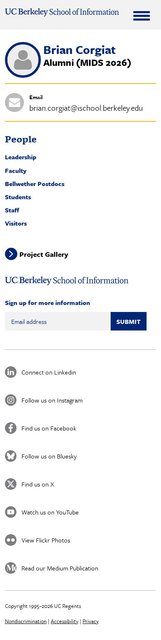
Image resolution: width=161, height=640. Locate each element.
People (21, 139)
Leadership (20, 156)
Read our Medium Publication (59, 568)
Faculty (15, 170)
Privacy (91, 621)
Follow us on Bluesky (49, 456)
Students (18, 196)
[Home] (62, 12)
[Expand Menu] (141, 15)
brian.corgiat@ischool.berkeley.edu (86, 107)
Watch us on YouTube (50, 512)
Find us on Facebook (48, 428)
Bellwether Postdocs (34, 183)
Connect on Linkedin (48, 372)
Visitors (16, 223)
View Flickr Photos (45, 540)
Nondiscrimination (26, 621)
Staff (12, 209)
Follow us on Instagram (52, 400)
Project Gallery (43, 254)
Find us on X (37, 484)
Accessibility (64, 621)
